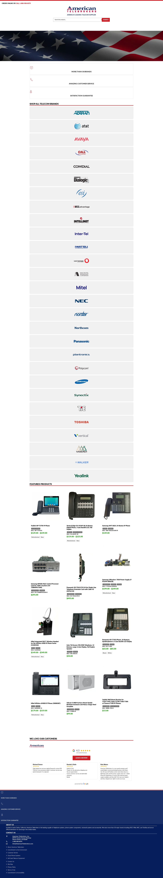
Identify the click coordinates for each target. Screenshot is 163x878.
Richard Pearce (38, 764)
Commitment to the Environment (17, 850)
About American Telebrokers (16, 847)
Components (106, 584)
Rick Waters (104, 764)
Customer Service (13, 852)
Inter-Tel (69, 651)
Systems (119, 584)
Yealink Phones (36, 528)
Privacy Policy (12, 867)
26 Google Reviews (81, 752)
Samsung (110, 528)
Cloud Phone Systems (14, 855)
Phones (105, 528)
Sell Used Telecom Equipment (16, 858)
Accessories (106, 706)
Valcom (77, 709)
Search (105, 19)
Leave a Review (81, 758)
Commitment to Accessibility (16, 872)
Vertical (69, 532)
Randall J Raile (71, 764)
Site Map (10, 864)
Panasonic (78, 594)
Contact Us (11, 861)
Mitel (33, 648)
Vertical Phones (77, 532)
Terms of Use (11, 870)
